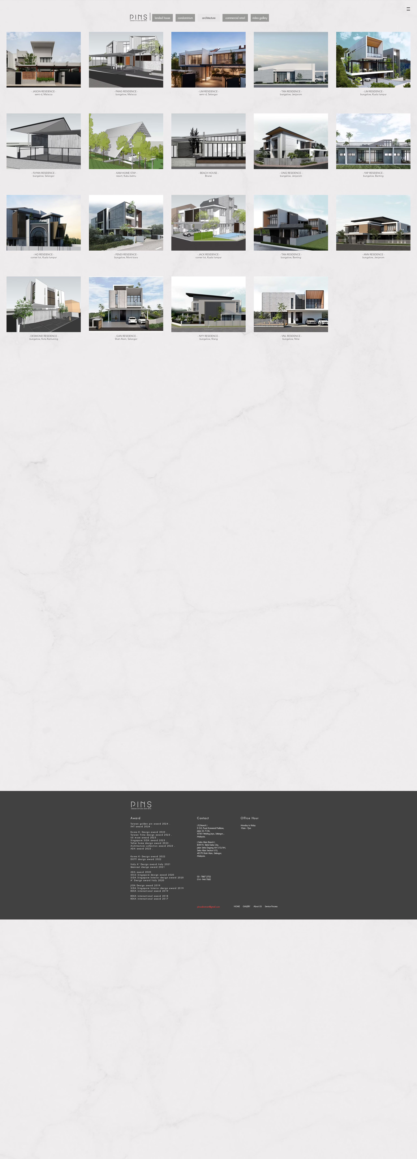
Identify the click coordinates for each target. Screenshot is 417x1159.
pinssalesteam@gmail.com (208, 906)
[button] (408, 9)
